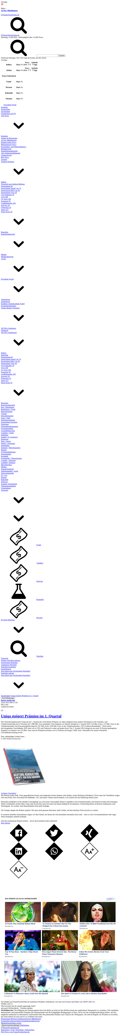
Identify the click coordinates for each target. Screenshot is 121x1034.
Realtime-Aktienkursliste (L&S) (13, 304)
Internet (4, 450)
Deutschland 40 (7, 186)
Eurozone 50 (6, 201)
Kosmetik (4, 456)
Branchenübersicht (8, 234)
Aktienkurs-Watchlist (9, 665)
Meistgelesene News (8, 145)
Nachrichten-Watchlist (9, 663)
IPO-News (5, 157)
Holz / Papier (6, 441)
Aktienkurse (5, 299)
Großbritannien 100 (8, 203)
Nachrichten (5, 109)
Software (4, 482)
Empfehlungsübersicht (9, 151)
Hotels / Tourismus (8, 443)
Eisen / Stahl (5, 418)
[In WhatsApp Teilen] (54, 859)
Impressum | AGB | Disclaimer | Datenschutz (17, 1030)
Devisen (39, 618)
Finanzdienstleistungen (9, 426)
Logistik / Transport (8, 460)
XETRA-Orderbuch (8, 328)
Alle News (5, 116)
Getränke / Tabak (7, 433)
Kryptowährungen (8, 620)
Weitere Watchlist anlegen (10, 661)
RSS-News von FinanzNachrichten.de (15, 1032)
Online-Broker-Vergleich (10, 308)
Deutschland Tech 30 (9, 193)
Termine (4, 160)
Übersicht (4, 330)
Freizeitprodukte (7, 429)
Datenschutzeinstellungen (10, 1025)
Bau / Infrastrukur (7, 407)
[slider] (4, 708)
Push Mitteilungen (8, 698)
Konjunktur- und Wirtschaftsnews (13, 147)
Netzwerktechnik (7, 473)
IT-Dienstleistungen (8, 452)
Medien (4, 255)
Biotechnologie (6, 412)
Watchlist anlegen (7, 673)
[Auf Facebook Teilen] (18, 841)
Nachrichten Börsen (8, 1021)
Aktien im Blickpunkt (9, 138)
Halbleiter (4, 435)
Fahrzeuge (5, 424)
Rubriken (4, 136)
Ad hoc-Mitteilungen (9, 11)
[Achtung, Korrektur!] (23, 791)
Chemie (4, 414)
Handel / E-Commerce (9, 437)
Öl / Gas (4, 475)
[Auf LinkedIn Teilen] (18, 859)
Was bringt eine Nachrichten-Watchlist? (15, 671)
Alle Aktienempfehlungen (10, 153)
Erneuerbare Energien (9, 422)
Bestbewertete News (8, 142)
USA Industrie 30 (7, 195)
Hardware (4, 439)
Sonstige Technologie (9, 484)
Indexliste (4, 355)
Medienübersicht (7, 257)
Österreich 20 (6, 208)
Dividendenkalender (8, 306)
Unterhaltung (6, 488)
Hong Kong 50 (6, 212)
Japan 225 (5, 210)
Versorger (4, 490)
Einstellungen (6, 669)
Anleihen (39, 563)
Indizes (3, 182)
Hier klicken (5, 823)
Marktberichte (6, 149)
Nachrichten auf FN (8, 114)
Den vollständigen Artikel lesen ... (13, 737)
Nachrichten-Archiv (14, 1023)
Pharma (4, 478)
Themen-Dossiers (7, 162)
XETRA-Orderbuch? (9, 333)
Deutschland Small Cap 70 (11, 188)
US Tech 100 (6, 199)
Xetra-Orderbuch (19, 1019)
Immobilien (5, 446)
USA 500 (4, 197)
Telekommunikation (8, 486)
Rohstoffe (4, 480)
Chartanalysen (6, 155)
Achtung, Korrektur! (8, 793)
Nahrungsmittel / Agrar (9, 471)
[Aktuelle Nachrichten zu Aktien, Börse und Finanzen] (10, 15)
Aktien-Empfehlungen (24, 1021)
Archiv (3, 259)
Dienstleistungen (7, 416)
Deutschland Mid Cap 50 (10, 190)
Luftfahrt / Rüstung (8, 463)
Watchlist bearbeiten (8, 667)
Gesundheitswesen (8, 431)
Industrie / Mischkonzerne (10, 448)
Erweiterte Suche (10, 105)
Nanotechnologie (7, 469)
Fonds (38, 545)
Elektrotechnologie (8, 420)
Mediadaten (24, 1025)
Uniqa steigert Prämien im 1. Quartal (31, 716)
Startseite (4, 107)
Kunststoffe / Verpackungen (11, 458)
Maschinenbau (6, 465)
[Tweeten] (54, 841)
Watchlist (39, 656)
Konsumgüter (6, 454)
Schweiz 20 (5, 205)
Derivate (39, 581)
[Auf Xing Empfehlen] (89, 841)
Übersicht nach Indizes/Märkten (13, 184)
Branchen (4, 232)
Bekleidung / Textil (8, 409)
